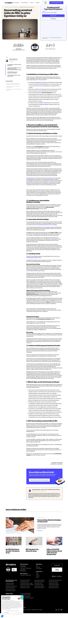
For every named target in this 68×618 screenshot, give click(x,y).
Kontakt (37, 577)
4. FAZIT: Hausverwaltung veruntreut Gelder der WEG (13, 76)
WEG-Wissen (39, 564)
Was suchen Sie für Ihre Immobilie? (49, 12)
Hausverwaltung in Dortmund (11, 589)
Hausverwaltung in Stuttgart (53, 583)
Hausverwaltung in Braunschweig (11, 586)
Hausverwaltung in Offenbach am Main (55, 580)
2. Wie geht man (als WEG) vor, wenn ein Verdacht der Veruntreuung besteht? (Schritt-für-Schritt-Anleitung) (14, 68)
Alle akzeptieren (18, 612)
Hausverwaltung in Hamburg (25, 586)
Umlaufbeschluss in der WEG (25, 596)
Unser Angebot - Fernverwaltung (25, 568)
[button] (16, 2)
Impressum (29, 609)
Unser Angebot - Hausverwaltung (23, 566)
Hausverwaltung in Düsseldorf (25, 580)
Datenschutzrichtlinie (44, 38)
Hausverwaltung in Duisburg (10, 590)
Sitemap (40, 609)
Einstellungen (6, 612)
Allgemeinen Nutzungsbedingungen (56, 37)
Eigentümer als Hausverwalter (25, 593)
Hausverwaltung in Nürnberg (53, 587)
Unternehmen (39, 571)
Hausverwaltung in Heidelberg (39, 580)
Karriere (37, 573)
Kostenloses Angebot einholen (56, 2)
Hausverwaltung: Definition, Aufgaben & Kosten (26, 598)
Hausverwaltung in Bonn (10, 584)
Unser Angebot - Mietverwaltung (25, 575)
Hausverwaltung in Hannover (25, 587)
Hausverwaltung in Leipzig (38, 584)
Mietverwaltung (53, 18)
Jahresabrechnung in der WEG (25, 594)
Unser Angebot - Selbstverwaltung (23, 570)
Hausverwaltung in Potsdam (53, 581)
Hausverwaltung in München (39, 587)
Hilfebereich (38, 567)
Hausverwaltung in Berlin (10, 583)
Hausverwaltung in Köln (38, 583)
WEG (50, 117)
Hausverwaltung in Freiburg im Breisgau (26, 584)
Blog (37, 565)
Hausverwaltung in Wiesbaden (54, 584)
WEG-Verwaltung (24, 564)
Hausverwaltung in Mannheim (39, 586)
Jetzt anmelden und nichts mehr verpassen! (39, 480)
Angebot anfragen (57, 569)
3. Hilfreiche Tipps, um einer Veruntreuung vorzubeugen (12, 72)
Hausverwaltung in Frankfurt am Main (26, 583)
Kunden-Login (45, 3)
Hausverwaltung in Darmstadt (54, 586)
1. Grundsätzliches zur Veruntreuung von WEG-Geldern (14, 65)
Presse (37, 574)
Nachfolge (38, 576)
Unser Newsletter (39, 568)
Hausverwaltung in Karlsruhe (39, 581)
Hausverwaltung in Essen (24, 581)
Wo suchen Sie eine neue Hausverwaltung (11, 581)
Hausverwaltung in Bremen (10, 587)
